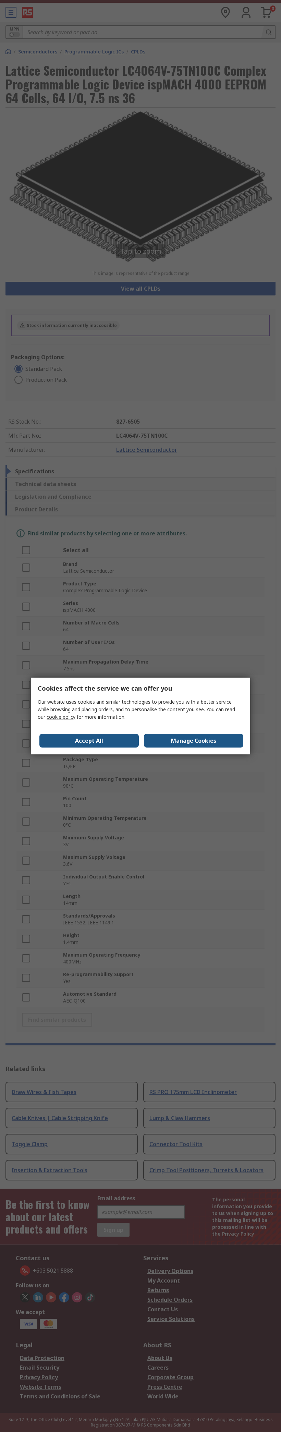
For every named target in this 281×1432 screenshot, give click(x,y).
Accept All (89, 740)
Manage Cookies (193, 740)
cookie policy (61, 717)
